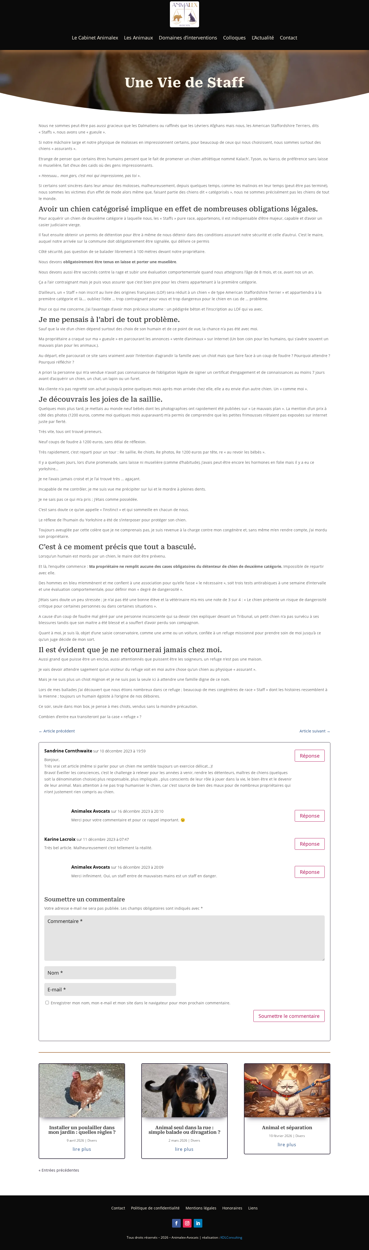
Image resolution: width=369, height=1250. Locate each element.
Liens (253, 1207)
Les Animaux (138, 37)
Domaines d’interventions (188, 37)
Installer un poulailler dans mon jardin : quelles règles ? (82, 1130)
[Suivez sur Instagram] (187, 1223)
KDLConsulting (231, 1237)
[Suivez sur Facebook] (176, 1223)
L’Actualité (263, 37)
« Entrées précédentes (59, 1170)
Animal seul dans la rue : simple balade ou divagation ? (184, 1130)
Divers (92, 1140)
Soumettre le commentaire (289, 1016)
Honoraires (232, 1207)
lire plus (82, 1149)
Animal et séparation (287, 1127)
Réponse (310, 755)
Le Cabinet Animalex (95, 37)
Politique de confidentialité (155, 1207)
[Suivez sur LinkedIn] (198, 1223)
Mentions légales (201, 1207)
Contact (288, 37)
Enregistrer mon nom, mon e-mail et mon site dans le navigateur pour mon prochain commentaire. (140, 1002)
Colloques (234, 37)
